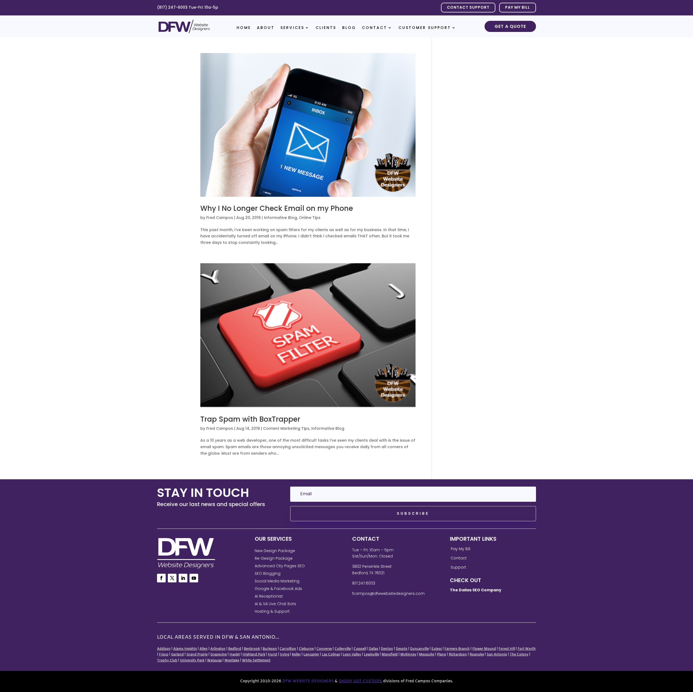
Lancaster (311, 654)
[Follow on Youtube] (193, 578)
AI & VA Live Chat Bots (275, 603)
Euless (437, 649)
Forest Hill (507, 649)
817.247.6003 (363, 583)
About (265, 28)
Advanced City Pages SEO (280, 566)
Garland (177, 654)
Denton (387, 649)
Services (292, 28)
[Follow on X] (172, 578)
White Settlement (256, 660)
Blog (349, 28)
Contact (374, 28)
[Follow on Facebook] (161, 578)
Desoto (401, 649)
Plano (441, 654)
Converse (324, 649)
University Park (192, 660)
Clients (326, 28)
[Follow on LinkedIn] (183, 578)
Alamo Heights (185, 649)
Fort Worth (527, 649)
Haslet (235, 654)
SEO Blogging (267, 573)
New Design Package (275, 550)
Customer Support (424, 28)
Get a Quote (510, 26)
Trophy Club (167, 660)
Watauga (214, 660)
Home (244, 28)
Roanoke (477, 654)
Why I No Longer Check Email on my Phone (276, 208)
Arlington (217, 649)
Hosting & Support (272, 611)
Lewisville (371, 654)
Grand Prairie (197, 654)
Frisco (163, 654)
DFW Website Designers (308, 681)
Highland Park (254, 654)
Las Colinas (331, 654)
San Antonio (497, 654)
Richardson (458, 654)
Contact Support (468, 7)
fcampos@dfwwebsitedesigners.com (388, 593)
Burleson (270, 649)
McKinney (408, 654)
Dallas (373, 649)
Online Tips (310, 217)
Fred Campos (219, 217)
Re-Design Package (274, 558)
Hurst (272, 654)
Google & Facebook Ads (278, 588)
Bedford (234, 649)
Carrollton (288, 649)
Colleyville (343, 649)
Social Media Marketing (277, 581)
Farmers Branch (457, 649)
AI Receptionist (269, 596)
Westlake (231, 660)
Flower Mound (484, 649)
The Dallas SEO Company (475, 590)
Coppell (360, 649)
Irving (284, 654)
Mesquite (426, 654)
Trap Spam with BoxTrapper (250, 419)
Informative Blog (280, 217)
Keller (296, 654)
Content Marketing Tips (286, 428)
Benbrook (252, 649)
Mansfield (390, 654)
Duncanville (419, 649)
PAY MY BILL (517, 7)
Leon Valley (352, 654)
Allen (204, 649)
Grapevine (218, 654)
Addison (164, 649)
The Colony (519, 654)
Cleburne (306, 649)
